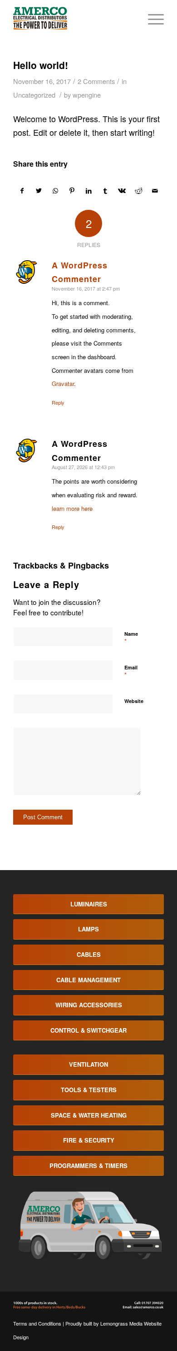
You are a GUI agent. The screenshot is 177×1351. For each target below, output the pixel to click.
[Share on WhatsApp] (55, 191)
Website (133, 701)
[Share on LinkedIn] (89, 191)
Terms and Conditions (37, 1323)
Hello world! (40, 65)
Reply (58, 402)
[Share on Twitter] (39, 191)
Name (131, 638)
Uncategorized (34, 94)
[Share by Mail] (155, 191)
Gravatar (63, 383)
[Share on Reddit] (139, 191)
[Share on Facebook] (22, 191)
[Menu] (151, 18)
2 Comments (96, 81)
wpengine (87, 94)
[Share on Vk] (122, 191)
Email (131, 671)
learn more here (72, 508)
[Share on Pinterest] (72, 191)
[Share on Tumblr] (105, 191)
